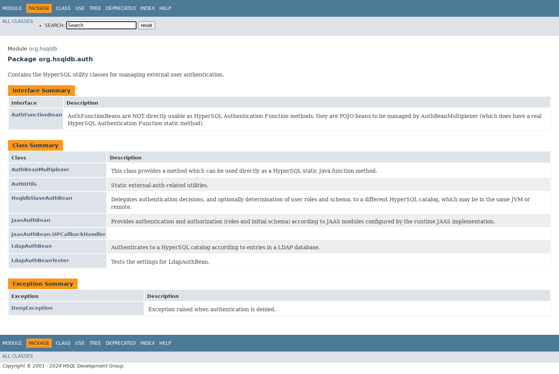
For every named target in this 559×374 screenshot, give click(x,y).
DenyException (31, 308)
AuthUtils (24, 184)
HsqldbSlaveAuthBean (41, 198)
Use (80, 8)
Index (147, 8)
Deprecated (121, 8)
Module (12, 8)
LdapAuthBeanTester (40, 260)
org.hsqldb (43, 49)
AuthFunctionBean (36, 115)
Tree (95, 8)
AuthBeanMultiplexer (40, 169)
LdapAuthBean (31, 246)
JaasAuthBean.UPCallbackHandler (58, 234)
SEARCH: (55, 25)
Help (165, 8)
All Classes (17, 21)
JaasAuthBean (30, 220)
